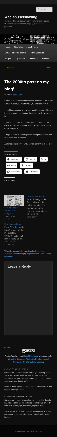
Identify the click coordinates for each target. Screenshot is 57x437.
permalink (8, 256)
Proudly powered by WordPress (28, 431)
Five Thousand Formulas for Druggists (11, 210)
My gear (8, 58)
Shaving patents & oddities (15, 52)
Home (7, 47)
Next (49, 67)
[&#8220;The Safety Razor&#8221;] (38, 206)
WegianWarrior (33, 253)
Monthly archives (37, 52)
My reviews (20, 58)
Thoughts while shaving (14, 253)
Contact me (33, 58)
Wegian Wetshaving (20, 16)
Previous (9, 67)
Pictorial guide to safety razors (26, 47)
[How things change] (15, 234)
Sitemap (45, 58)
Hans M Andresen (30, 356)
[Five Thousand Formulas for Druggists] (14, 200)
